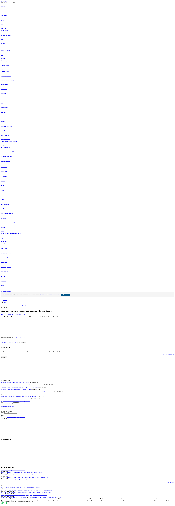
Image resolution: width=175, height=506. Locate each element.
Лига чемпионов (5, 204)
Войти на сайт (4, 1)
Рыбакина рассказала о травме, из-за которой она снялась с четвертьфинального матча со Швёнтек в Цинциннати (27, 391)
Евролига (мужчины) (6, 35)
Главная (3, 6)
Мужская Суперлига (6, 60)
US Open (3, 121)
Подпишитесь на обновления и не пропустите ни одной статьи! (15, 401)
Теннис (2, 86)
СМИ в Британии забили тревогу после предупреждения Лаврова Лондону (18, 396)
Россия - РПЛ (4, 167)
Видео (2, 20)
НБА (2, 39)
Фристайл (3, 281)
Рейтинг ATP (4, 89)
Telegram (15, 497)
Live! (6, 164)
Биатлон (3, 43)
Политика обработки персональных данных (52, 497)
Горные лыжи (4, 248)
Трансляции (4, 15)
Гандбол (3, 69)
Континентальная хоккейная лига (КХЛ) (11, 233)
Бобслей (3, 243)
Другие (2, 285)
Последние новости (5, 10)
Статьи (2, 24)
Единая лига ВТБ (5, 30)
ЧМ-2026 (3, 227)
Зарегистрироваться (20, 417)
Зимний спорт (4, 241)
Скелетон (3, 276)
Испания (3, 181)
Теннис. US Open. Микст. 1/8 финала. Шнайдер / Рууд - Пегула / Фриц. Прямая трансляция (22, 472)
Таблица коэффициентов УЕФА (8, 222)
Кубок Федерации (5, 135)
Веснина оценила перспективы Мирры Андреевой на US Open (15, 479)
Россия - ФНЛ (4, 171)
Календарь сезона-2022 (6, 156)
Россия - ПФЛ (4, 176)
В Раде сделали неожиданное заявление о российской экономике (16, 398)
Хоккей (2, 231)
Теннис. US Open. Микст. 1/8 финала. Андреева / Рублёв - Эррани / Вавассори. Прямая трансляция (24, 474)
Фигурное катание (5, 139)
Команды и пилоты (5, 161)
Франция (3, 199)
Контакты (25, 497)
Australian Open (4, 116)
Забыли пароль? (11, 417)
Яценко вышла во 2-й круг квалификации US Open (13, 470)
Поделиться (3, 357)
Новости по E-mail (7, 497)
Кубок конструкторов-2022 (7, 151)
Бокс (2, 55)
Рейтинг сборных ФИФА (7, 213)
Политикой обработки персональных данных (50, 294)
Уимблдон (3, 112)
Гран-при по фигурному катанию (9, 141)
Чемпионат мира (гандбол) (7, 80)
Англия (2, 185)
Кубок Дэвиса (4, 130)
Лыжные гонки (4, 84)
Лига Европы (4, 208)
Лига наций (3, 218)
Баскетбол (3, 28)
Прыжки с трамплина (6, 267)
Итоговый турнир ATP (6, 126)
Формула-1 (3, 144)
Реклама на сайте (32, 497)
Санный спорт (4, 271)
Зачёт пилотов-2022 (5, 147)
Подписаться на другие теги (7, 406)
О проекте (38, 497)
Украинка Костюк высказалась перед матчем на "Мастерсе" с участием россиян (19, 387)
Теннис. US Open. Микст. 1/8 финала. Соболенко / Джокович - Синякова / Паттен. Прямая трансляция (24, 477)
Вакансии (20, 497)
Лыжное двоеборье (5, 257)
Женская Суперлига (6, 65)
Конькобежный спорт (6, 253)
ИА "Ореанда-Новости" (168, 354)
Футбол (2, 164)
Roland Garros (4, 107)
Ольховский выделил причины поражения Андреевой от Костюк (16, 389)
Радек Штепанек (11, 314)
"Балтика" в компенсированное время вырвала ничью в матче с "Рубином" (22, 487)
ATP (2, 98)
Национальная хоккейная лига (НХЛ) (10, 238)
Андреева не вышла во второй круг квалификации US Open (15, 382)
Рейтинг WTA (4, 93)
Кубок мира (3, 45)
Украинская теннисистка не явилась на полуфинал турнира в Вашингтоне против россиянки (22, 384)
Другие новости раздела (168, 482)
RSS (2, 497)
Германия (3, 194)
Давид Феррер (18, 314)
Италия (2, 190)
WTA (2, 103)
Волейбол (3, 58)
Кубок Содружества (5, 50)
